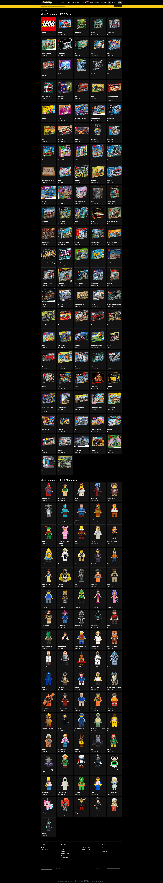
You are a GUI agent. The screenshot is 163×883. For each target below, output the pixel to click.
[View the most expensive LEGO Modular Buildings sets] (48, 275)
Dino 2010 (60, 139)
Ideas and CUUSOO (112, 221)
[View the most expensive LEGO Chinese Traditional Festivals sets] (114, 87)
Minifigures (104, 851)
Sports (76, 366)
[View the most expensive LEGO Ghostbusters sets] (114, 192)
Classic (44, 118)
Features (63, 855)
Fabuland (93, 180)
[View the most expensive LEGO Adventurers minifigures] (65, 489)
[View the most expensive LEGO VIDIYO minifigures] (65, 804)
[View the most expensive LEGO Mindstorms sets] (65, 254)
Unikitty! (109, 429)
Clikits (59, 118)
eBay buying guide (86, 849)
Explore (63, 2)
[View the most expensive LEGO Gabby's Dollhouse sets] (81, 192)
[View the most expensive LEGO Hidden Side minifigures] (98, 617)
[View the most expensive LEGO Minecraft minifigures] (48, 658)
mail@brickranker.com (46, 849)
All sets (44, 32)
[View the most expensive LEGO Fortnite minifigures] (65, 596)
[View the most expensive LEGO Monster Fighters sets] (81, 275)
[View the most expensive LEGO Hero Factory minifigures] (81, 617)
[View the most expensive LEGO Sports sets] (81, 357)
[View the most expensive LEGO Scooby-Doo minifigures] (114, 699)
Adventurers (77, 32)
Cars (75, 96)
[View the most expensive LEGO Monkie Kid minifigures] (81, 658)
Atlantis (93, 53)
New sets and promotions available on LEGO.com (53, 6)
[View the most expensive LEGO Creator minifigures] (98, 532)
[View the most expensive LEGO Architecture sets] (65, 44)
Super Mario (94, 386)
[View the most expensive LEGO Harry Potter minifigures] (65, 617)
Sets (103, 849)
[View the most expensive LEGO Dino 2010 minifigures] (98, 555)
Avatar (109, 53)
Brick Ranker (45, 845)
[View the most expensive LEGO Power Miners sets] (48, 316)
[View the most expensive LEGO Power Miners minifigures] (48, 699)
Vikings (60, 450)
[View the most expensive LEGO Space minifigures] (65, 720)
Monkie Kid (61, 283)
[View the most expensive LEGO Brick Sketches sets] (48, 87)
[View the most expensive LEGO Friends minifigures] (98, 596)
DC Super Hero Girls (80, 118)
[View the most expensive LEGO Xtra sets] (48, 462)
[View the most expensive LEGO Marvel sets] (81, 378)
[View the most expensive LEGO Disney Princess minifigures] (48, 575)
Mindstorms (61, 263)
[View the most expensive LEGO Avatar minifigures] (65, 510)
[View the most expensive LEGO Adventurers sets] (81, 24)
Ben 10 (76, 74)
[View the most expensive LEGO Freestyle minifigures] (81, 596)
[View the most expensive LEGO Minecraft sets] (81, 254)
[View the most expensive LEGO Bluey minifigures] (98, 510)
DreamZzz (93, 160)
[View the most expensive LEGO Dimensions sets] (114, 110)
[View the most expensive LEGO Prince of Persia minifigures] (65, 699)
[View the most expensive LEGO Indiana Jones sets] (48, 233)
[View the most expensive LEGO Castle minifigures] (48, 532)
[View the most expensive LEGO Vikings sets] (65, 441)
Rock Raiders (111, 324)
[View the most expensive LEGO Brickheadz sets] (65, 87)
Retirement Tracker (86, 847)
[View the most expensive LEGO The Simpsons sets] (114, 398)
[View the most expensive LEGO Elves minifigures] (81, 575)
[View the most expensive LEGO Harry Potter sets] (48, 213)
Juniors (76, 242)
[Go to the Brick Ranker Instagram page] (43, 847)
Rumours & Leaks (65, 853)
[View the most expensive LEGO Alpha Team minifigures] (98, 489)
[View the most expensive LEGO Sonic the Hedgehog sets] (98, 336)
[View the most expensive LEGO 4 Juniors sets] (65, 24)
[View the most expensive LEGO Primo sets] (65, 316)
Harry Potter (45, 221)
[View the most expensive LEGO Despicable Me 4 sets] (98, 110)
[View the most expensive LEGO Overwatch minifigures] (81, 678)
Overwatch (61, 304)
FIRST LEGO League (47, 605)
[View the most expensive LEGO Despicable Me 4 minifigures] (48, 555)
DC (59, 386)
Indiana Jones (45, 242)
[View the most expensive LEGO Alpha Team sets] (114, 24)
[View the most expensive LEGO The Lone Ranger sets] (81, 398)
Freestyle (77, 605)
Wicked (109, 450)
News (62, 847)
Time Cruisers (45, 429)
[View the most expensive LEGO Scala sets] (48, 336)
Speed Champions (47, 366)
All (102, 847)
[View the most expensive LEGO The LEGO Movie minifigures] (81, 761)
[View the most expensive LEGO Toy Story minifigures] (81, 783)
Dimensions (110, 118)
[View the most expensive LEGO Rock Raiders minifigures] (98, 699)
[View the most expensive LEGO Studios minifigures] (81, 740)
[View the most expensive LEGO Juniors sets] (81, 233)
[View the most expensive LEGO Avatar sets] (114, 44)
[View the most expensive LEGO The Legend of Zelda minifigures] (65, 761)
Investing (63, 849)
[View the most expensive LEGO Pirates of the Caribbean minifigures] (114, 678)
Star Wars (110, 366)
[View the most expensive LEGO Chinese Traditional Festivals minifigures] (65, 532)
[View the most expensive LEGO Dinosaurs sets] (98, 130)
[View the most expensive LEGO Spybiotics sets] (98, 357)
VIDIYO (43, 450)
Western (93, 450)
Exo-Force (77, 180)
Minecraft (77, 263)
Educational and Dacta (48, 180)
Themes (68, 2)
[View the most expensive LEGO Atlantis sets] (98, 44)
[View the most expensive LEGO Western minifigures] (114, 804)
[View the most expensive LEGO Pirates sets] (98, 295)
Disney (43, 160)
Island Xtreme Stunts (63, 242)
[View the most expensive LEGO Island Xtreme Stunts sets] (65, 233)
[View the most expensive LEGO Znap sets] (65, 462)
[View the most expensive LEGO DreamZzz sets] (98, 151)
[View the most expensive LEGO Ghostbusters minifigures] (48, 617)
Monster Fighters (79, 283)
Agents (93, 32)
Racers (93, 324)
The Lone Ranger (79, 407)
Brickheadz (61, 96)
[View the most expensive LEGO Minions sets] (98, 254)
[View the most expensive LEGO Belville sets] (65, 65)
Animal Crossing (46, 53)
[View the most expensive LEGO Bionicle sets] (98, 65)
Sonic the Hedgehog (96, 345)
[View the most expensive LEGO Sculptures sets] (81, 336)
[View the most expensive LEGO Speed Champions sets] (48, 357)
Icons (92, 221)
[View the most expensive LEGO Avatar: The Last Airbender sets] (48, 65)
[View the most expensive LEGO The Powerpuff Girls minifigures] (114, 761)
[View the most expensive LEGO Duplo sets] (114, 151)
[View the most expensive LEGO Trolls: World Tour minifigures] (114, 783)
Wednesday (77, 450)
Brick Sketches (46, 96)
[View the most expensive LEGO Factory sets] (114, 171)
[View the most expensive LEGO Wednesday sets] (81, 441)
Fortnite (44, 201)
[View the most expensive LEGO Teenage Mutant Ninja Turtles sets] (48, 398)
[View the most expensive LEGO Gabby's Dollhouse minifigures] (114, 596)
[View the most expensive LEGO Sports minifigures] (114, 720)
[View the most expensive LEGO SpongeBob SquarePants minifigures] (98, 720)
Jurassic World (95, 242)
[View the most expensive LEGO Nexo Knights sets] (98, 275)
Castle (92, 96)
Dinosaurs (94, 139)
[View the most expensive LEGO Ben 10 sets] (81, 65)
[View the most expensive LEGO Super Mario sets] (98, 378)
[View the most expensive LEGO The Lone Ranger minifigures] (98, 761)
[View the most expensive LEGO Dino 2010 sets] (65, 130)
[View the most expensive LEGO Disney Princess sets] (65, 151)
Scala (43, 345)
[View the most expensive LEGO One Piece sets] (48, 295)
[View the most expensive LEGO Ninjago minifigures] (48, 678)
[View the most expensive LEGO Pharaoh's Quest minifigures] (98, 678)
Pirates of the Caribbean (114, 304)
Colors (78, 2)
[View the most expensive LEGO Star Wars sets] (114, 357)
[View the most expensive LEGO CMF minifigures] (81, 532)
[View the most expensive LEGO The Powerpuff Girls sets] (98, 398)
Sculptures (77, 345)
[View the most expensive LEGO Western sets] (98, 441)
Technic (109, 386)
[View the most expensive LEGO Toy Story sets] (65, 421)
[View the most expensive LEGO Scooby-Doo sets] (65, 336)
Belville (60, 74)
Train (75, 429)
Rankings (74, 2)
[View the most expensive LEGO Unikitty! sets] (114, 421)
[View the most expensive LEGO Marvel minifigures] (114, 740)
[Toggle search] (109, 2)
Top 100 (92, 2)
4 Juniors (60, 32)
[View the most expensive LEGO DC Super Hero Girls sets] (81, 110)
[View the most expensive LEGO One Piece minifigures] (65, 678)
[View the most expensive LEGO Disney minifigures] (114, 555)
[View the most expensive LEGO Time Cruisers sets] (48, 421)
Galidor (93, 201)
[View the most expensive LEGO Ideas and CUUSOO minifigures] (48, 637)
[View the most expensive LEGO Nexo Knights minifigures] (114, 658)
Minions (93, 263)
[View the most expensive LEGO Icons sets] (98, 213)
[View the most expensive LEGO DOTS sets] (81, 151)
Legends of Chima (112, 242)
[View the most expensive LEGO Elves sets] (65, 171)
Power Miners (45, 324)
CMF (75, 541)
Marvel (76, 386)
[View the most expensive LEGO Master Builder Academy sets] (48, 254)
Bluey (109, 74)
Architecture (61, 53)
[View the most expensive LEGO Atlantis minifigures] (48, 510)
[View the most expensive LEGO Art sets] (81, 44)
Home (42, 10)
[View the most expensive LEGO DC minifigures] (98, 740)
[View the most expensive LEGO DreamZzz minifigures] (65, 575)
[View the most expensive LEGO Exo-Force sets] (81, 171)
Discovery (110, 139)
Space (109, 345)
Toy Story (60, 429)
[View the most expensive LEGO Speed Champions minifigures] (81, 720)
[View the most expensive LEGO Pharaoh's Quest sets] (81, 295)
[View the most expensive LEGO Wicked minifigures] (48, 825)
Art (75, 53)
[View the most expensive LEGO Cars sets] (81, 87)
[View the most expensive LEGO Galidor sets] (98, 192)
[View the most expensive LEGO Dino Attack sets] (81, 130)
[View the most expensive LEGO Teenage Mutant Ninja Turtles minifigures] (48, 761)
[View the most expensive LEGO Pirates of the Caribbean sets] (114, 295)
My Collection (104, 2)
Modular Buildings (47, 283)
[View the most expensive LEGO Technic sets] (114, 378)
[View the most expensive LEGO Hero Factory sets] (65, 213)
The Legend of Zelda (63, 770)
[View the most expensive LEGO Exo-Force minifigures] (98, 575)
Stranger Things (62, 749)
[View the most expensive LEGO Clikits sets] (65, 110)
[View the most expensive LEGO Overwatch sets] (65, 295)
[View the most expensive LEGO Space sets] (114, 336)
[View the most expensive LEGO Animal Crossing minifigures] (114, 489)
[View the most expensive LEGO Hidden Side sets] (81, 213)
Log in (119, 2)
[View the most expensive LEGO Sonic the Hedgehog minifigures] (48, 720)
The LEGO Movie (62, 407)
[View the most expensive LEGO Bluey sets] (114, 65)
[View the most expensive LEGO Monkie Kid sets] (65, 275)
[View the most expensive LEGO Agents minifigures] (81, 489)
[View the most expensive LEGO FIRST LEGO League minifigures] (48, 596)
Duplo (109, 160)
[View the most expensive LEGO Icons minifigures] (114, 617)
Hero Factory (61, 221)
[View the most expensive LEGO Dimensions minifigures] (65, 555)
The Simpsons (111, 407)
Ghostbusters (111, 201)
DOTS (76, 160)
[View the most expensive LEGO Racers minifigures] (81, 699)
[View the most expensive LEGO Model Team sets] (114, 254)
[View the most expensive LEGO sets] (48, 24)
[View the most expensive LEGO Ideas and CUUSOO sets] (114, 213)
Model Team (110, 263)
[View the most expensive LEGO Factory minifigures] (114, 575)
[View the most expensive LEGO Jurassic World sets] (98, 233)
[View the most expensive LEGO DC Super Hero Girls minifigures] (114, 532)
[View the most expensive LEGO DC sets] (65, 378)
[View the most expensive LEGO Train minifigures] (98, 783)
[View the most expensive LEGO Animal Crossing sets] (48, 44)
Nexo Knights (94, 283)
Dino (43, 139)
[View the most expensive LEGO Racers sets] (98, 316)
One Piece (44, 304)
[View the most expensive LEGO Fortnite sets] (48, 192)
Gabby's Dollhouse (79, 201)
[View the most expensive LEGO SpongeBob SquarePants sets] (65, 357)
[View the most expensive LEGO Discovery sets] (114, 130)
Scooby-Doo (61, 345)
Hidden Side (77, 221)
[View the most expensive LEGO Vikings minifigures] (81, 804)
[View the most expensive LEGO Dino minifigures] (81, 555)
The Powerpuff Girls (96, 407)
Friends (60, 201)
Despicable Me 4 (95, 118)
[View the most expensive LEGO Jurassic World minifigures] (98, 637)
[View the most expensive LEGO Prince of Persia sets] (81, 316)
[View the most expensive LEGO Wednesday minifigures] (98, 804)
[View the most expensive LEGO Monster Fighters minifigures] (98, 658)
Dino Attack (77, 139)
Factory (109, 180)
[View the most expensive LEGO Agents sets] (98, 24)
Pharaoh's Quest (79, 304)
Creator (93, 541)
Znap (59, 471)
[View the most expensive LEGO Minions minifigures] (65, 658)
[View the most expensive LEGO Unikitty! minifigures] (48, 804)
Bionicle (93, 74)
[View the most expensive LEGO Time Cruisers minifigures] (65, 783)
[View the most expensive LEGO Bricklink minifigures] (114, 510)
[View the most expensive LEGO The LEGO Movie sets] (65, 398)
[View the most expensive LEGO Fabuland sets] (98, 171)
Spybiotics (94, 366)
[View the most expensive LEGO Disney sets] (48, 151)
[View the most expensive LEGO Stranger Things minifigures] (65, 740)
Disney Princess (62, 160)
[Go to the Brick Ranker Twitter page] (41, 847)
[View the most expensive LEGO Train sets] (81, 421)
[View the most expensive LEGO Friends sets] (65, 192)
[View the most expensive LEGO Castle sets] (98, 87)
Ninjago (109, 283)
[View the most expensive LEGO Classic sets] (48, 110)
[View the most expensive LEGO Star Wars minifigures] (48, 740)
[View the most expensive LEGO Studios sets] (48, 378)
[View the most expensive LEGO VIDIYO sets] (48, 441)
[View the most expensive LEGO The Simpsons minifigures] (48, 783)
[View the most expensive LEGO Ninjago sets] (114, 275)
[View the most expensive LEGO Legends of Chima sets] (114, 233)
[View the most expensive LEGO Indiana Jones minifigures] (65, 637)
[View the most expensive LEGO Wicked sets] (114, 441)
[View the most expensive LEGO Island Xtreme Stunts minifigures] (81, 637)
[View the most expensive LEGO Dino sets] (48, 130)
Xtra (43, 471)
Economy (97, 2)
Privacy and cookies (65, 857)
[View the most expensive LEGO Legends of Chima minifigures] (114, 637)
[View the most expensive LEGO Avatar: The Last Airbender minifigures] (81, 510)
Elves (59, 180)
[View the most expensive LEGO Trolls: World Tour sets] (98, 421)
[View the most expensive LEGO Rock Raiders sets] (114, 316)
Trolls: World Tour (96, 429)
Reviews (63, 851)
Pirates (93, 304)
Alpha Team (110, 32)
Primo (59, 324)
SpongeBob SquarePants (65, 366)
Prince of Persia (78, 324)
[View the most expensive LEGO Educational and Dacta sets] (48, 171)
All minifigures (46, 498)
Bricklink (109, 519)
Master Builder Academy (48, 263)
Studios (44, 386)
